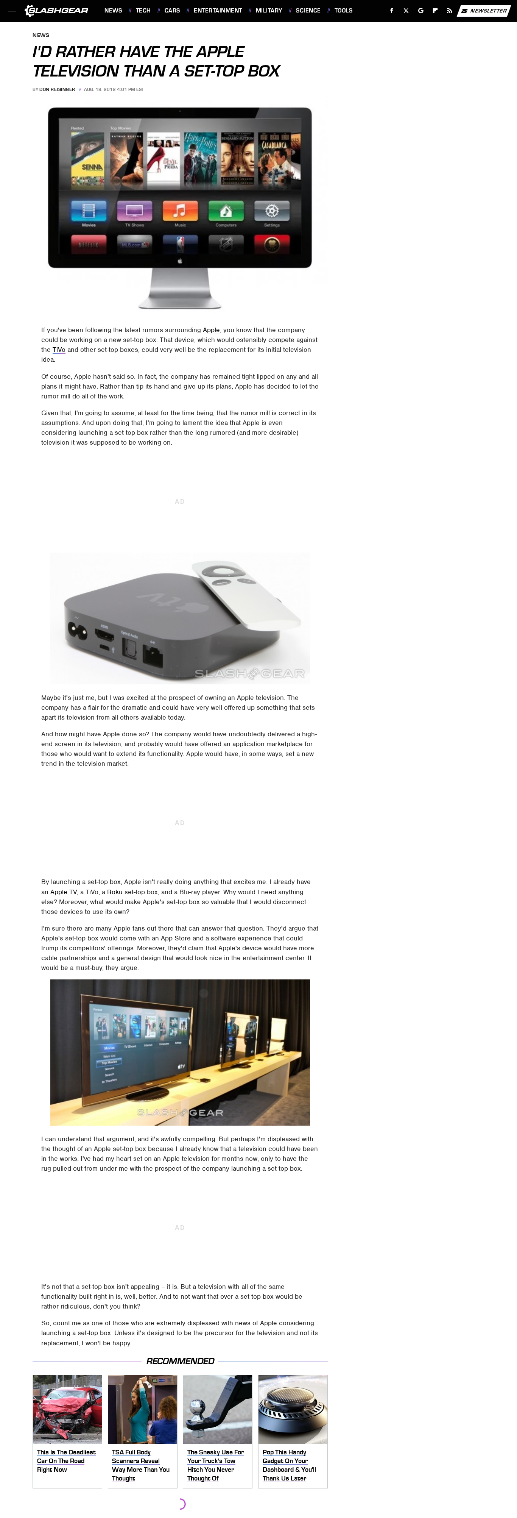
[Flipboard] (435, 11)
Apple (211, 330)
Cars (172, 10)
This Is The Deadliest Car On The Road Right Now (66, 1460)
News (113, 10)
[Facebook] (391, 11)
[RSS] (449, 11)
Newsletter (489, 10)
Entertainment (218, 10)
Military (269, 10)
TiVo (59, 349)
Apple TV (63, 892)
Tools (343, 10)
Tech (143, 10)
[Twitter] (406, 11)
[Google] (421, 11)
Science (308, 10)
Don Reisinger (57, 89)
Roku (115, 892)
